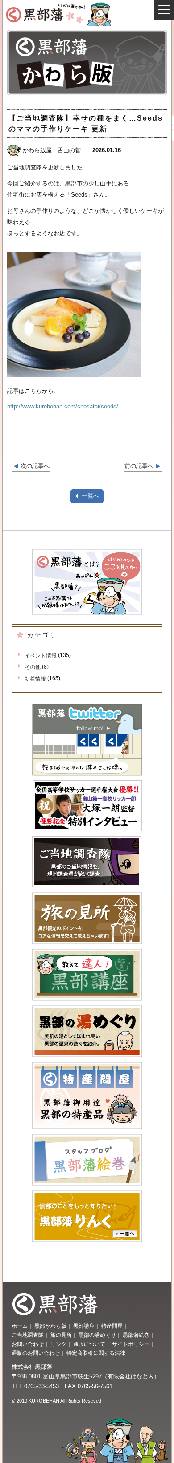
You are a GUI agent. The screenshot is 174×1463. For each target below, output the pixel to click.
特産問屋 (112, 1326)
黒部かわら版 (50, 1326)
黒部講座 (84, 1326)
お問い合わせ (28, 1344)
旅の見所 (61, 1335)
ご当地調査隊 (28, 1335)
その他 (33, 667)
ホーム (20, 1326)
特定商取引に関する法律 (95, 1353)
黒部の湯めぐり (97, 1335)
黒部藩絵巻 (136, 1335)
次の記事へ (35, 466)
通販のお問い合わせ (36, 1353)
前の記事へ (138, 466)
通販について (89, 1344)
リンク (58, 1344)
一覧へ (90, 495)
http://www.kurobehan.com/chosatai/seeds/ (62, 406)
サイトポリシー (130, 1344)
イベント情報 (41, 656)
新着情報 (35, 679)
